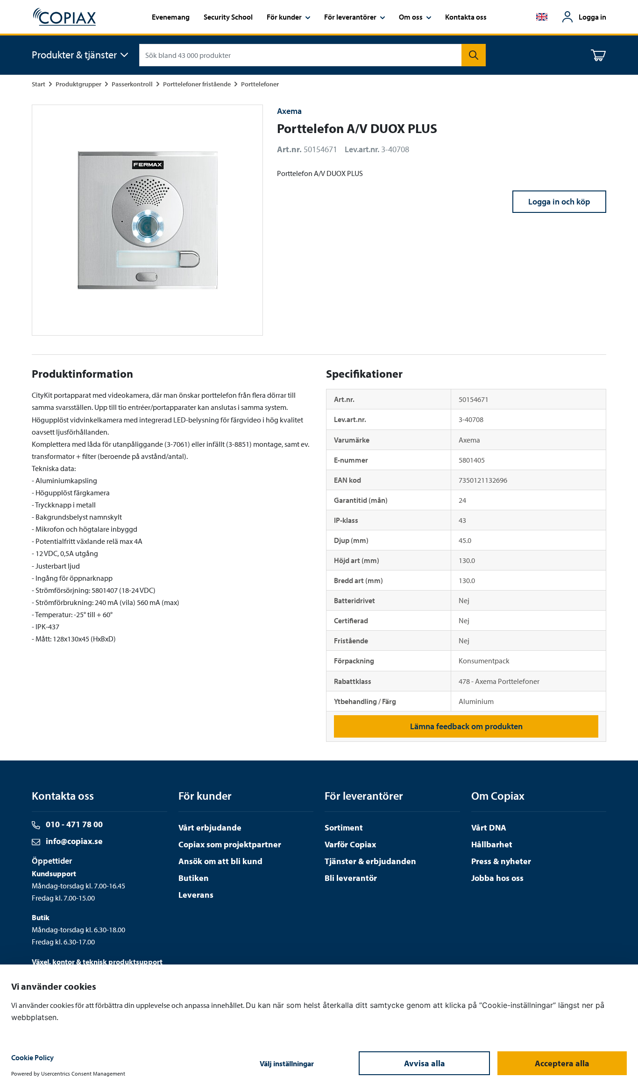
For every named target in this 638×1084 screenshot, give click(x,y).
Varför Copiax (350, 844)
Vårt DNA (488, 827)
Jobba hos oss (497, 878)
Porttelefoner (260, 83)
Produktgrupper (78, 83)
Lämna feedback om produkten (466, 726)
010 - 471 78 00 (73, 824)
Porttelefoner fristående (197, 83)
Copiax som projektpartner (229, 844)
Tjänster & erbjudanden (370, 861)
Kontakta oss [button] (466, 16)
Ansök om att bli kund (220, 861)
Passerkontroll (132, 83)
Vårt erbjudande (209, 827)
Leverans (195, 894)
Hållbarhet (491, 844)
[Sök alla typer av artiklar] (473, 55)
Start (38, 83)
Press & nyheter (501, 861)
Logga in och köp (559, 201)
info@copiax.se (73, 841)
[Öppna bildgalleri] (147, 220)
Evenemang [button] (171, 16)
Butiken (193, 878)
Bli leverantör (351, 878)
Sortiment (344, 827)
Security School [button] (228, 16)
